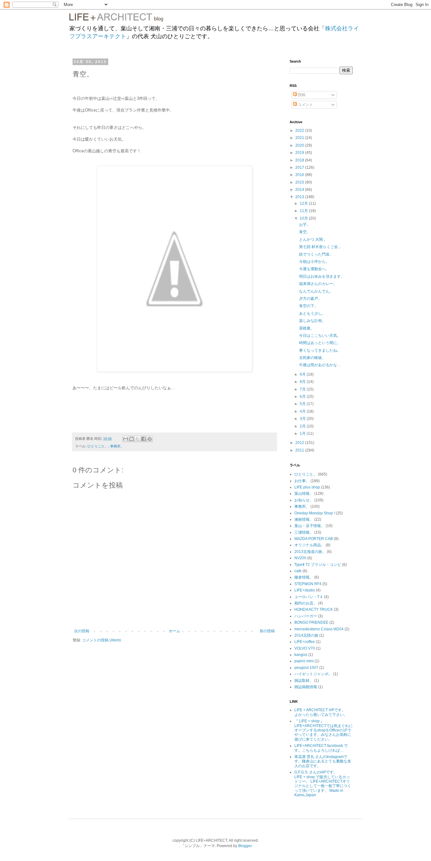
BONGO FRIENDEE (311, 622)
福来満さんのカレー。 (318, 284)
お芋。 (304, 224)
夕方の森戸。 (310, 298)
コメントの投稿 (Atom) (101, 640)
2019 (300, 152)
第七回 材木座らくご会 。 (321, 247)
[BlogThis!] (131, 439)
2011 (300, 450)
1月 (303, 433)
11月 (304, 211)
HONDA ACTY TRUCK (313, 609)
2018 (300, 160)
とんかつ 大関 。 (313, 239)
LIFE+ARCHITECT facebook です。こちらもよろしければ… (321, 747)
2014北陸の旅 (306, 635)
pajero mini (304, 661)
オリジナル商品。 (309, 545)
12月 (304, 203)
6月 (303, 396)
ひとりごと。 (97, 446)
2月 (303, 426)
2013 (300, 197)
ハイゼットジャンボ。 (313, 674)
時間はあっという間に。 (320, 343)
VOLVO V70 (304, 648)
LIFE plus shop (307, 487)
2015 (300, 182)
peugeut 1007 (306, 667)
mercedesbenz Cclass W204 (319, 629)
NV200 (300, 558)
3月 (303, 418)
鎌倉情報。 (303, 577)
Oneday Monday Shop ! (314, 513)
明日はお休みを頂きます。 (322, 276)
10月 (304, 218)
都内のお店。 (305, 603)
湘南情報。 (303, 519)
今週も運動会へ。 (314, 269)
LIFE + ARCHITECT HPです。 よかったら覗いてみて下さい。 (324, 712)
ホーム (174, 631)
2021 (300, 138)
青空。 (304, 232)
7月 (303, 389)
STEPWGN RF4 (308, 584)
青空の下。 (308, 306)
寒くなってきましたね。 (320, 350)
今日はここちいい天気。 (320, 335)
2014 (300, 189)
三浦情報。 (303, 532)
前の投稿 (267, 631)
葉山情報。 (303, 493)
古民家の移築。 (312, 357)
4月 (303, 411)
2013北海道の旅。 (310, 551)
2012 (300, 442)
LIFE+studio (304, 590)
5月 (303, 404)
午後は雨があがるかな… (320, 365)
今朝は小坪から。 (314, 261)
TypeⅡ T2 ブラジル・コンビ (317, 564)
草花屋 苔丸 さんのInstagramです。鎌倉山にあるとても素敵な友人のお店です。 (322, 761)
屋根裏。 (306, 328)
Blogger (244, 846)
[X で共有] (137, 439)
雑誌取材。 (303, 680)
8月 (303, 381)
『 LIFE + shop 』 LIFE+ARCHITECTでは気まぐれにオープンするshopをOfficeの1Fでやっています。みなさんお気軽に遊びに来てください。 (323, 730)
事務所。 (117, 446)
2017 (300, 167)
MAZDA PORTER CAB (313, 539)
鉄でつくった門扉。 (316, 254)
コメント (305, 104)
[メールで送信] (125, 439)
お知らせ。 (303, 500)
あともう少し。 (312, 313)
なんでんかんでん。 (316, 291)
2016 (300, 175)
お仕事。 (302, 481)
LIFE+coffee (304, 642)
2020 (300, 145)
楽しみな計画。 (312, 320)
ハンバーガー (305, 616)
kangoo (300, 654)
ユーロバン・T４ (308, 597)
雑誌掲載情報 (305, 687)
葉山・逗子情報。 (309, 526)
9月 (303, 374)
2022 (300, 130)
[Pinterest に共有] (149, 439)
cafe (298, 571)
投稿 (301, 95)
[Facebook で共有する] (143, 439)
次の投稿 (81, 631)
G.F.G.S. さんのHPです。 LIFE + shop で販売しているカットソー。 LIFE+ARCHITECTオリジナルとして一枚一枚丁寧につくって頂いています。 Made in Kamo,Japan (322, 783)
